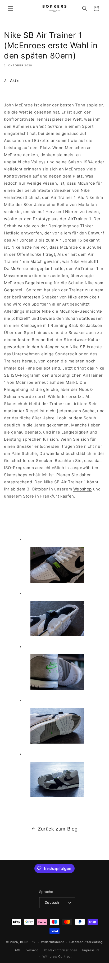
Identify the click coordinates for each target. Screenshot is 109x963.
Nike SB (77, 346)
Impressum (90, 950)
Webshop (82, 489)
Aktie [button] (15, 80)
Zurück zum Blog (58, 829)
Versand (32, 950)
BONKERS (27, 942)
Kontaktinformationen (60, 950)
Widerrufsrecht (52, 942)
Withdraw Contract (57, 956)
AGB (18, 950)
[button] (10, 8)
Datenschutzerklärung (86, 942)
